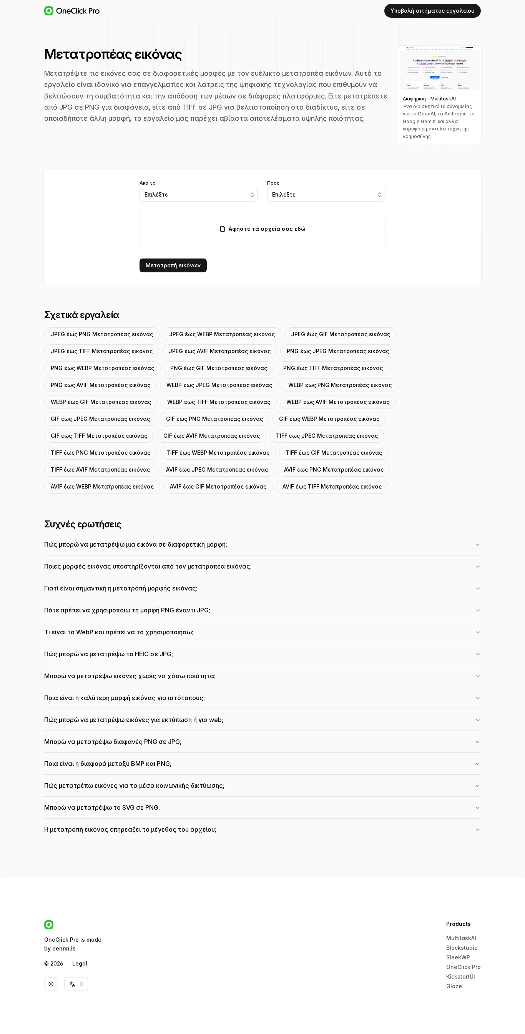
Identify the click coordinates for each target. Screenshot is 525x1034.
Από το (148, 183)
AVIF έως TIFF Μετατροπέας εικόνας (332, 486)
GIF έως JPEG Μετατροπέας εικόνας (100, 418)
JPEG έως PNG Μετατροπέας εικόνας (102, 334)
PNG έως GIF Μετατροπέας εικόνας (218, 368)
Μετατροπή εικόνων (173, 265)
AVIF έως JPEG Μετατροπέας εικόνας (217, 469)
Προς (273, 183)
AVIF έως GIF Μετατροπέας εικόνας (218, 486)
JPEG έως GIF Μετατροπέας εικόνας (340, 334)
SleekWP (458, 957)
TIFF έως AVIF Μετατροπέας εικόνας (100, 469)
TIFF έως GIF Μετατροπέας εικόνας (334, 452)
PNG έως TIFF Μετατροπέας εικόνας (333, 368)
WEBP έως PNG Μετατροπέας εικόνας (340, 385)
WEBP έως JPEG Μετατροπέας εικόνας (219, 385)
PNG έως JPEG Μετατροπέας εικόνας (338, 351)
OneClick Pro (463, 967)
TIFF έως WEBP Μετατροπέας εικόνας (217, 452)
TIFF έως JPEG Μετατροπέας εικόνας (327, 435)
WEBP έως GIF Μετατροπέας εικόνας (101, 402)
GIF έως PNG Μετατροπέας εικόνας (214, 418)
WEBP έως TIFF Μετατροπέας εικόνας (218, 402)
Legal (79, 963)
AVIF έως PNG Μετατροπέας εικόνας (334, 469)
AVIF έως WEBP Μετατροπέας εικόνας (102, 486)
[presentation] (262, 230)
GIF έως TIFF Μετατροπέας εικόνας (99, 435)
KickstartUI (460, 976)
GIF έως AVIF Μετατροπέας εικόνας (211, 435)
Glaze (454, 986)
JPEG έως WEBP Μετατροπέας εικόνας (222, 334)
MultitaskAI (461, 938)
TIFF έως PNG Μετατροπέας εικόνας (100, 452)
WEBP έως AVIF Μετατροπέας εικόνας (337, 402)
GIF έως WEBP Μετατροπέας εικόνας (329, 418)
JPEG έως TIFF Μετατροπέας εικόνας (102, 351)
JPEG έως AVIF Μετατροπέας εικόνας (220, 351)
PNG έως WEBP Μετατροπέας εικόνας (102, 368)
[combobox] (199, 195)
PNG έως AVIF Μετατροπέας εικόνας (100, 385)
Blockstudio (462, 947)
